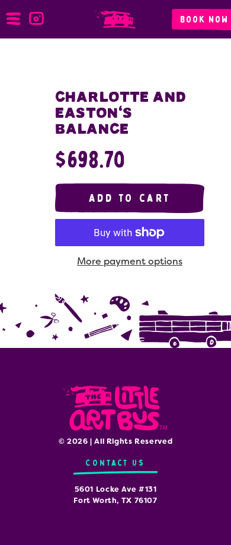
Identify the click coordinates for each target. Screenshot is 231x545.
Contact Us (115, 463)
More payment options (129, 261)
